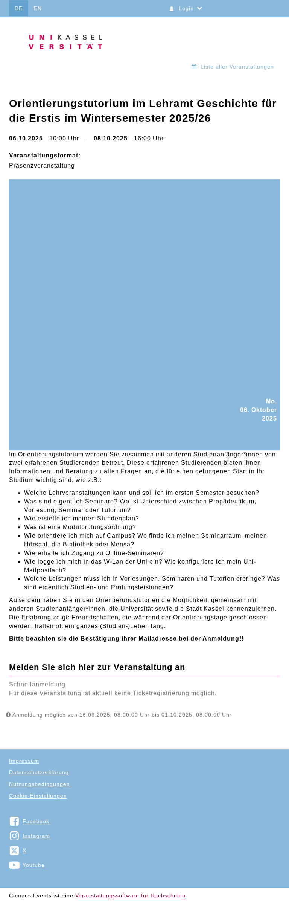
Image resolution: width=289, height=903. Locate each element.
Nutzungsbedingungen (39, 784)
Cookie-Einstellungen (38, 796)
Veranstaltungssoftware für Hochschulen (130, 895)
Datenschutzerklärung (39, 772)
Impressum (24, 761)
